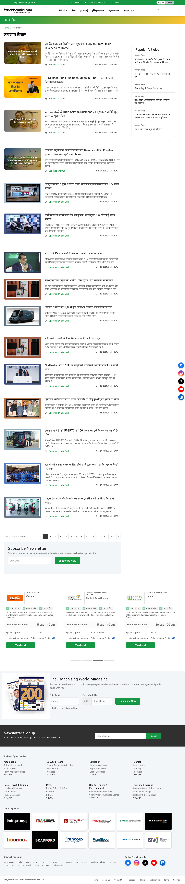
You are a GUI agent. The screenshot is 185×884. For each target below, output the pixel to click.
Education (95, 762)
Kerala (37, 865)
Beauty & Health (55, 762)
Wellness (51, 772)
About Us (106, 880)
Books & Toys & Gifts (56, 788)
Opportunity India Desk (59, 202)
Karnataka (30, 862)
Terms (166, 880)
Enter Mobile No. (90, 695)
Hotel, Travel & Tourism (16, 785)
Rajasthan (10, 865)
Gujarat (69, 862)
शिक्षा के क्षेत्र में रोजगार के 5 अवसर (148, 88)
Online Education (98, 772)
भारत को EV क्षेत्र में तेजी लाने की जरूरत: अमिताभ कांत (73, 253)
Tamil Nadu (43, 862)
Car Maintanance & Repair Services (96, 593)
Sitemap (176, 880)
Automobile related (13, 765)
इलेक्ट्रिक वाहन (98, 10)
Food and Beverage (143, 785)
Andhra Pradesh (24, 865)
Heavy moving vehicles (14, 772)
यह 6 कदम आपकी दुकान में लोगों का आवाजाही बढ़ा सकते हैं (152, 101)
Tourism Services (12, 795)
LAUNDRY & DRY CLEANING (156, 593)
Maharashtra (9, 862)
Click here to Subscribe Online (65, 708)
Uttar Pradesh (81, 862)
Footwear (137, 772)
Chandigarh (58, 865)
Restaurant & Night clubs (144, 795)
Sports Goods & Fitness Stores (104, 795)
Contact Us (119, 880)
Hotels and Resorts (13, 788)
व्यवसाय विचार (140, 55)
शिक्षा (74, 10)
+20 (53, 638)
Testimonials (154, 880)
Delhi (20, 862)
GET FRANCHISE (96, 3)
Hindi (170, 3)
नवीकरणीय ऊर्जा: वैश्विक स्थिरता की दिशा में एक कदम (72, 338)
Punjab (47, 865)
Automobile (10, 762)
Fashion (137, 762)
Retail (49, 785)
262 (112, 536)
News (142, 880)
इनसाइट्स (128, 10)
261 (105, 536)
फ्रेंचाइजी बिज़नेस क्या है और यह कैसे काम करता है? (153, 75)
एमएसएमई (84, 10)
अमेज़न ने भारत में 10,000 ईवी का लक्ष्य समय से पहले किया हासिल (78, 307)
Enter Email (55, 695)
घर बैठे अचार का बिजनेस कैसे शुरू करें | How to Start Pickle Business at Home (152, 61)
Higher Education (98, 768)
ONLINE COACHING (33, 593)
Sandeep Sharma (57, 64)
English (161, 3)
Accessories (139, 765)
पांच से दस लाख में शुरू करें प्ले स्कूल (148, 129)
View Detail (20, 645)
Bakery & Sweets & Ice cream (147, 788)
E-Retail (49, 795)
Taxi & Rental (10, 791)
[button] (76, 660)
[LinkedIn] (181, 397)
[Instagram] (181, 373)
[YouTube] (181, 389)
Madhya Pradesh (98, 862)
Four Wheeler (10, 768)
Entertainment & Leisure (100, 791)
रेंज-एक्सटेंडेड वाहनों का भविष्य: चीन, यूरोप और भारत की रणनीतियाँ (79, 280)
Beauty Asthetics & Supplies (60, 765)
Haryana (112, 862)
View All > (8, 775)
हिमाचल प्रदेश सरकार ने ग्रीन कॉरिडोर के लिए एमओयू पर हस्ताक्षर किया (82, 399)
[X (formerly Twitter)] (181, 381)
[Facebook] (181, 365)
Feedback (132, 880)
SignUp (154, 736)
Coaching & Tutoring (99, 765)
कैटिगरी (62, 10)
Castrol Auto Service (97, 598)
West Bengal (57, 862)
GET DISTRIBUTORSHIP (112, 3)
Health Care (52, 768)
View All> (137, 775)
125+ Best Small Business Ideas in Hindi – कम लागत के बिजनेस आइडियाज (152, 116)
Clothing (137, 768)
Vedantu (30, 596)
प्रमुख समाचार (113, 10)
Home (6, 28)
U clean (150, 596)
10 (92, 536)
